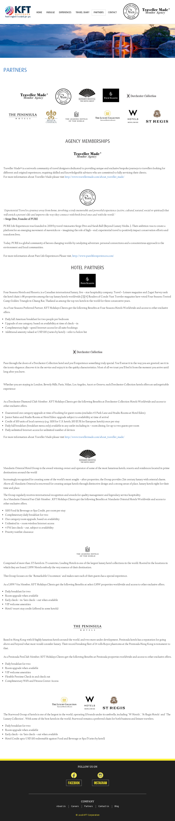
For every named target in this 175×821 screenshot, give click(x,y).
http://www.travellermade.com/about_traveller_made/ (94, 176)
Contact (112, 12)
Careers (75, 806)
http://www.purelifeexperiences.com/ (93, 255)
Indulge (50, 12)
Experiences (65, 12)
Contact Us (103, 806)
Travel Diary (82, 12)
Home (39, 12)
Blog (117, 806)
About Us (61, 806)
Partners (99, 12)
